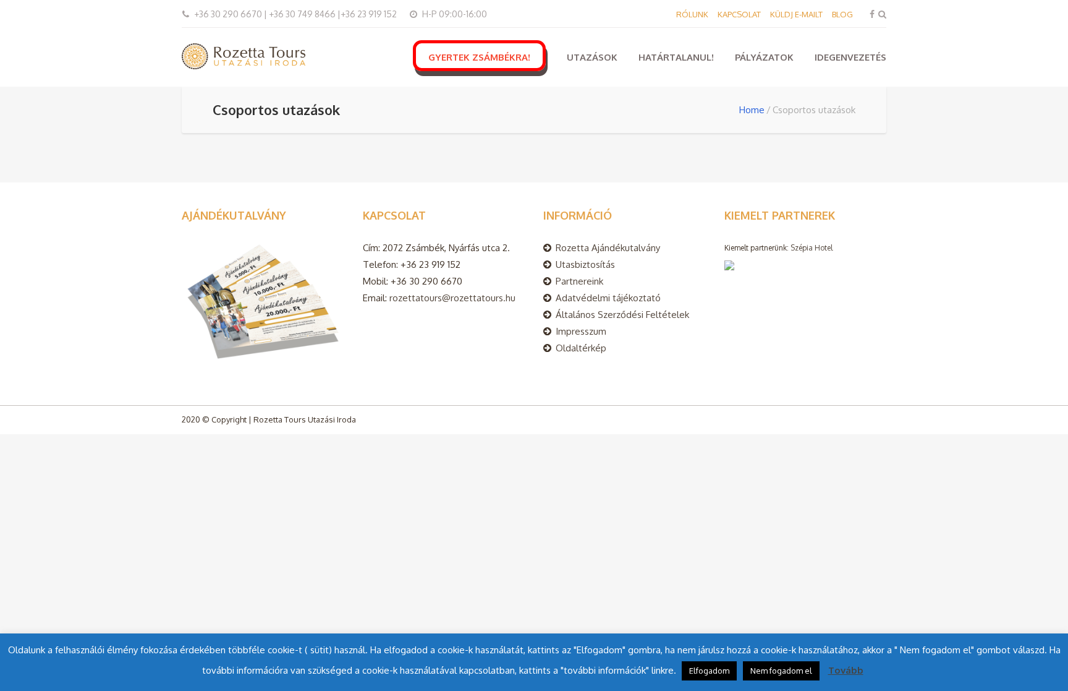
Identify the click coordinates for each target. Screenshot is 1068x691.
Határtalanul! (676, 57)
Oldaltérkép (581, 348)
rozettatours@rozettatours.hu (452, 298)
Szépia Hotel (811, 247)
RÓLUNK (692, 14)
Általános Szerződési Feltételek (622, 314)
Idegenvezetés (850, 57)
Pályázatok (764, 57)
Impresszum (581, 331)
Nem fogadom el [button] (781, 671)
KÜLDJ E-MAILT (796, 14)
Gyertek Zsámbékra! (479, 57)
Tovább (845, 670)
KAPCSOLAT (739, 14)
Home (752, 110)
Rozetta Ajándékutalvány (608, 248)
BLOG (842, 14)
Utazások (592, 57)
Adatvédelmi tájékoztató (608, 298)
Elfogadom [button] (709, 671)
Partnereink (579, 281)
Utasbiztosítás (585, 264)
